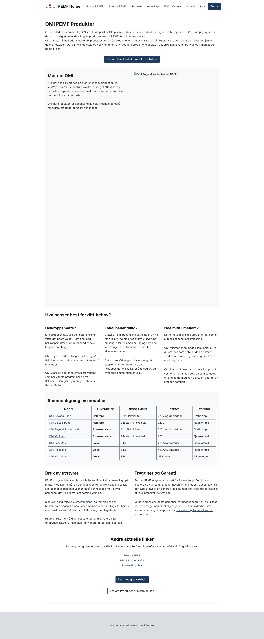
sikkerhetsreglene (81, 501)
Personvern (134, 625)
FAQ (166, 6)
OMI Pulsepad (57, 449)
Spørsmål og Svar (132, 565)
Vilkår (143, 625)
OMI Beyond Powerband (64, 429)
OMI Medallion (58, 456)
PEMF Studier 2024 (132, 560)
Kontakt (192, 6)
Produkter (137, 6)
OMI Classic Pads (59, 422)
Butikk (214, 6)
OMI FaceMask (58, 443)
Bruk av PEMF (132, 555)
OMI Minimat (56, 436)
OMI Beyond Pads (60, 415)
